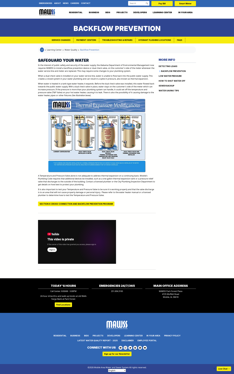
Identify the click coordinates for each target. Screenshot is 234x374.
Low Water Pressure (170, 76)
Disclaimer (128, 340)
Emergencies (45, 3)
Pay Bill (162, 3)
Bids (107, 12)
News (65, 3)
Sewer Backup (166, 86)
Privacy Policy (172, 335)
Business (94, 12)
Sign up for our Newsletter (117, 354)
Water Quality (71, 49)
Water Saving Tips (169, 90)
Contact (85, 3)
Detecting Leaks (168, 66)
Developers (140, 12)
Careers (74, 3)
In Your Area (185, 12)
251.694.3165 (117, 291)
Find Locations (63, 304)
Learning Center (162, 12)
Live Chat (223, 369)
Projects (122, 12)
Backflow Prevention (89, 49)
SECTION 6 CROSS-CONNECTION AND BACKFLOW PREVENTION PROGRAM (76, 204)
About (57, 3)
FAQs (179, 40)
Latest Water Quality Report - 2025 (97, 340)
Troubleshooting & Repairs (117, 40)
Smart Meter (185, 3)
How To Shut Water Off (172, 81)
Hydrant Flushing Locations (154, 40)
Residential (76, 12)
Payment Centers (86, 40)
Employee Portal (147, 340)
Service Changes (61, 40)
